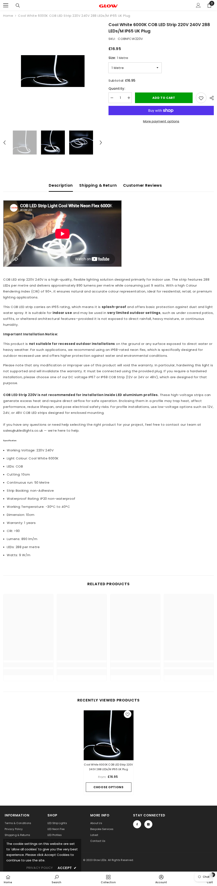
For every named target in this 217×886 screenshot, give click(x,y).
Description (61, 185)
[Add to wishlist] (201, 97)
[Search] (17, 5)
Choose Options (108, 787)
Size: (118, 58)
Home (8, 15)
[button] (4, 142)
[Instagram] (148, 824)
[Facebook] (137, 824)
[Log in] (198, 5)
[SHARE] (210, 98)
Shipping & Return (98, 185)
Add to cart (163, 98)
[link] (28, 664)
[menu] (5, 5)
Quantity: (116, 88)
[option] (52, 71)
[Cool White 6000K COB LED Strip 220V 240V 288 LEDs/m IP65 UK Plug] (109, 735)
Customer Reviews (142, 185)
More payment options (161, 121)
